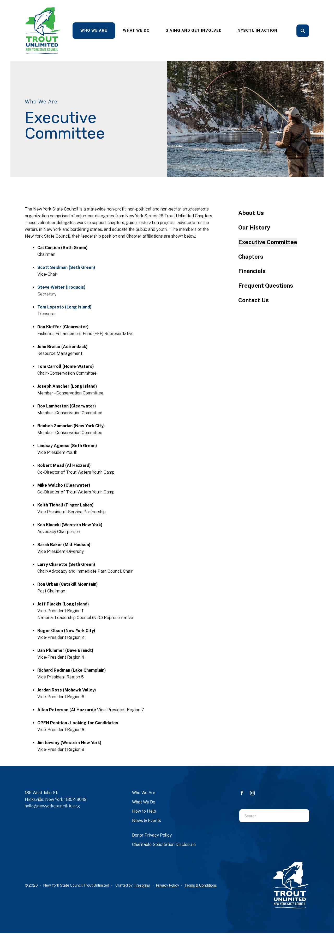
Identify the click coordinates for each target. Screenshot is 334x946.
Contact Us (253, 300)
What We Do (136, 30)
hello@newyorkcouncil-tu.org (52, 805)
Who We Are (93, 30)
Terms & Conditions (200, 885)
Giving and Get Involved (193, 30)
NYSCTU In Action (257, 30)
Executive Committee (267, 242)
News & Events (146, 820)
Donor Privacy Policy (152, 835)
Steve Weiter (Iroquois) (61, 287)
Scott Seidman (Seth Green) (66, 267)
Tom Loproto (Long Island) (64, 307)
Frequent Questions (265, 285)
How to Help (144, 811)
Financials (252, 271)
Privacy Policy (167, 885)
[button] (302, 30)
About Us (251, 212)
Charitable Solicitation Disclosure (164, 844)
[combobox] (309, 31)
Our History (254, 227)
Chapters (250, 256)
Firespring (141, 885)
